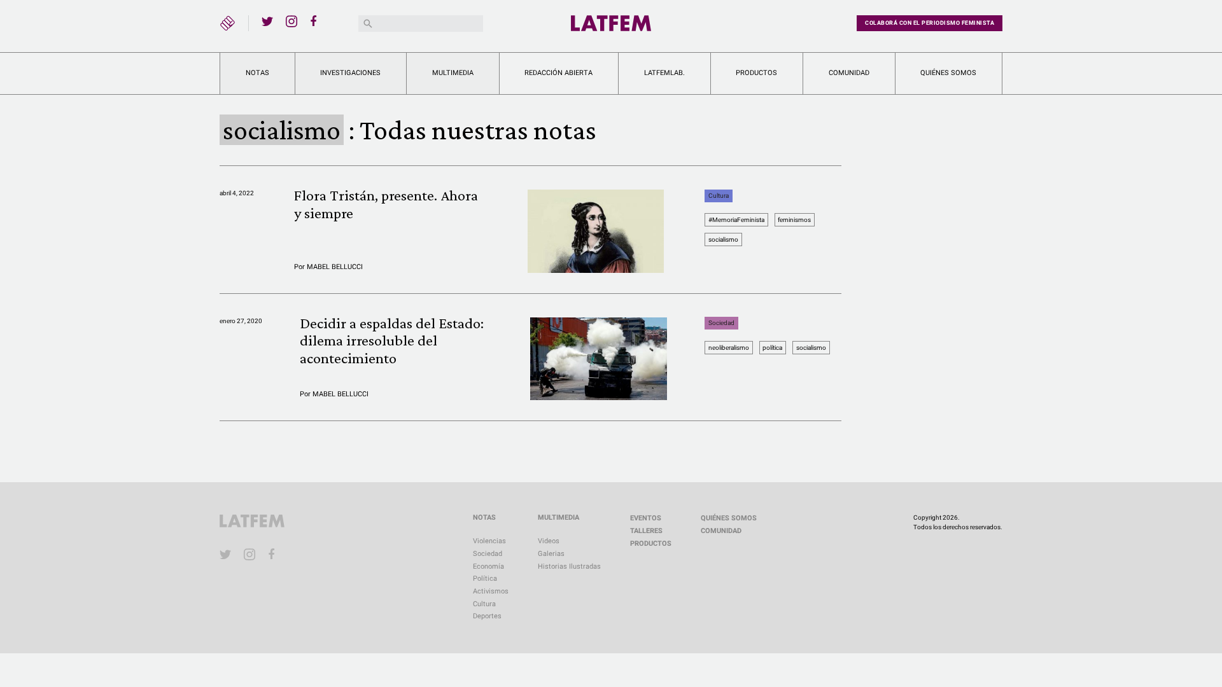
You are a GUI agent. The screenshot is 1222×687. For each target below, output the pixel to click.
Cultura (718, 195)
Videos (548, 541)
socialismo (723, 239)
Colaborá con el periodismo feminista (929, 23)
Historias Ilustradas (569, 566)
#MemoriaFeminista (736, 219)
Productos (756, 73)
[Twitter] (267, 21)
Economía (488, 566)
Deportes (487, 616)
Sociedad (721, 323)
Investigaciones (350, 73)
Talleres (646, 531)
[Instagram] (291, 21)
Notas (257, 73)
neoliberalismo (728, 347)
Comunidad (849, 73)
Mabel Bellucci (335, 267)
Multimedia (453, 73)
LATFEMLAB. (664, 73)
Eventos (645, 518)
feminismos (794, 219)
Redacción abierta (558, 73)
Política (485, 578)
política (772, 347)
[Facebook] (315, 21)
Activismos (491, 591)
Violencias (489, 541)
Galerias (551, 554)
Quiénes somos (948, 73)
